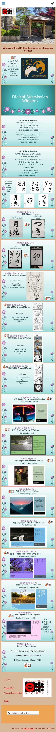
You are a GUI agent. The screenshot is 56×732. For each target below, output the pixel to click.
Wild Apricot (28, 728)
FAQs (6, 701)
